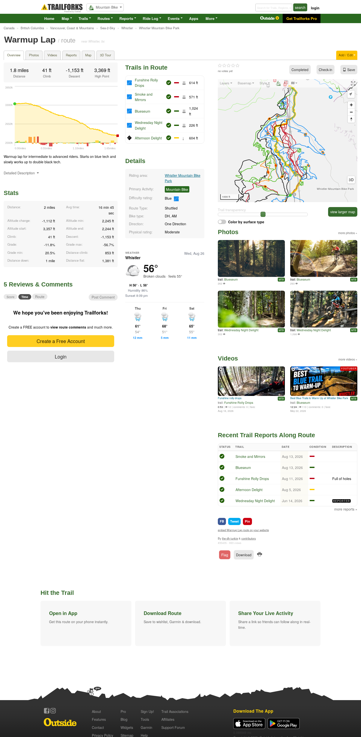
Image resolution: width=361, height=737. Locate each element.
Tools (145, 719)
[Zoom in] (351, 104)
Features (99, 719)
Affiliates (167, 719)
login (315, 7)
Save (351, 69)
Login (61, 356)
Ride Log (150, 18)
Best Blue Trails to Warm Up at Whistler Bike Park (319, 398)
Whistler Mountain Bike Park (335, 189)
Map (65, 18)
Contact (98, 727)
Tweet (234, 521)
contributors (248, 538)
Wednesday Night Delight (241, 330)
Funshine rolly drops (229, 398)
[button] (86, 623)
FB (222, 521)
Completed (300, 69)
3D (351, 179)
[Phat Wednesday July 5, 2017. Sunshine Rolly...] (251, 258)
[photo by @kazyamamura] (251, 309)
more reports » (345, 509)
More (210, 18)
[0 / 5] (228, 65)
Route (39, 296)
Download (243, 554)
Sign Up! (147, 711)
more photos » (347, 233)
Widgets (127, 727)
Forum (173, 727)
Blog (124, 719)
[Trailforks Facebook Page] (46, 711)
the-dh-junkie (230, 538)
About (96, 711)
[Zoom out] (351, 112)
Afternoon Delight (148, 137)
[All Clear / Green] (222, 456)
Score (10, 297)
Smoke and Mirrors (250, 456)
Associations (174, 711)
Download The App (253, 711)
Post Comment (103, 297)
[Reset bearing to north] (351, 119)
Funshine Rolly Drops (238, 402)
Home (49, 18)
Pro (123, 711)
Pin (247, 521)
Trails (83, 18)
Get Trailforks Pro (301, 18)
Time (24, 297)
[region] (287, 140)
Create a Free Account (61, 341)
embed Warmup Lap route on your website (243, 530)
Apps (193, 18)
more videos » (347, 359)
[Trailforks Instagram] (53, 711)
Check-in (325, 69)
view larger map (342, 211)
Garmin (146, 727)
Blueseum (142, 111)
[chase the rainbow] (323, 258)
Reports (126, 18)
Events (174, 18)
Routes (103, 18)
